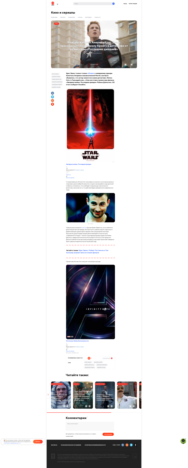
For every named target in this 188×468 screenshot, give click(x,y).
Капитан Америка (57, 82)
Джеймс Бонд (56, 87)
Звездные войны (57, 84)
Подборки (71, 17)
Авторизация (108, 434)
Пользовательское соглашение (71, 445)
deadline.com (75, 352)
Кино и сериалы (63, 12)
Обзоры (62, 17)
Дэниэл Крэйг (56, 76)
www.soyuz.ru (86, 454)
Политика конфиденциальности (95, 445)
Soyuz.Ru (52, 3)
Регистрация (133, 3)
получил (84, 227)
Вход (125, 3)
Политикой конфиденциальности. (12, 443)
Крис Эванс (55, 74)
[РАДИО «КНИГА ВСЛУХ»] (183, 441)
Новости (97, 17)
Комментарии (107, 358)
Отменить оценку (79, 170)
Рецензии (54, 17)
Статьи (80, 17)
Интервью (88, 17)
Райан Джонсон (56, 79)
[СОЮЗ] (53, 456)
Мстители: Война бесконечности (77, 341)
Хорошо (38, 441)
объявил (91, 73)
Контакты (54, 445)
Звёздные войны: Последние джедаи (78, 164)
